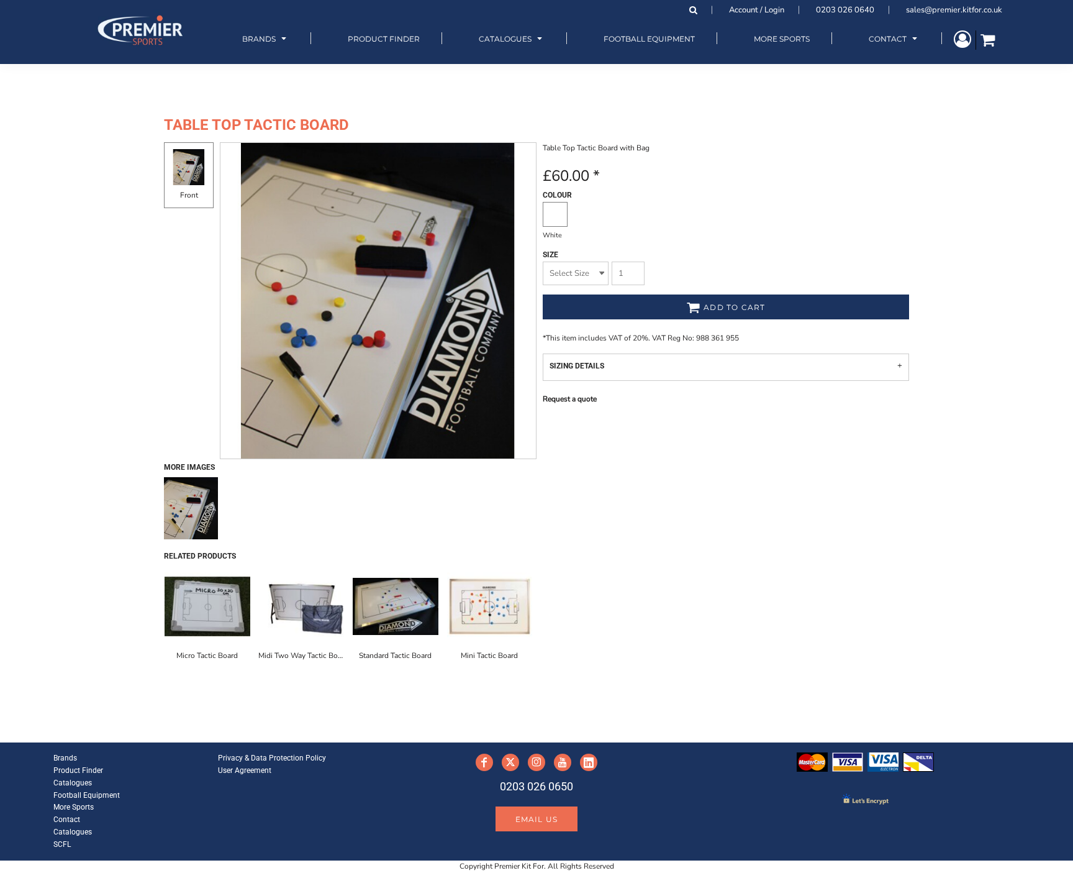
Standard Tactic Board (395, 655)
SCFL (62, 844)
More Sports (73, 807)
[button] (266, 38)
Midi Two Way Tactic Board (303, 655)
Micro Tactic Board (207, 655)
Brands (65, 758)
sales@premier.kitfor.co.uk (954, 10)
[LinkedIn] (588, 762)
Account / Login (756, 10)
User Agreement (244, 770)
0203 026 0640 (845, 10)
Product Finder (78, 770)
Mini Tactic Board (489, 655)
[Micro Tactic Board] (207, 606)
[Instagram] (536, 762)
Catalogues (72, 783)
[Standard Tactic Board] (395, 606)
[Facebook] (484, 762)
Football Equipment (86, 795)
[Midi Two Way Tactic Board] (301, 606)
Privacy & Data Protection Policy (272, 758)
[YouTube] (562, 762)
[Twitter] (510, 762)
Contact (66, 819)
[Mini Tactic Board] (489, 606)
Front (189, 195)
